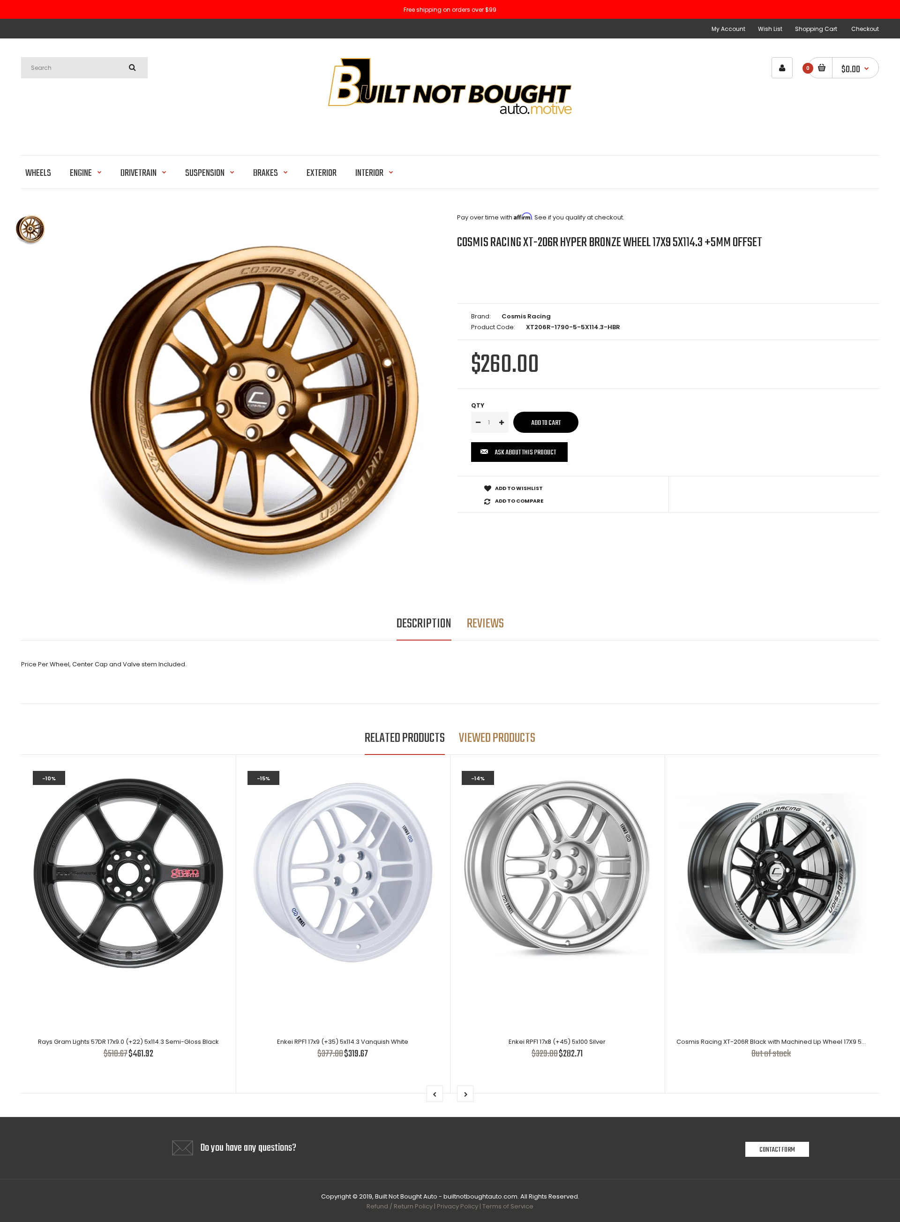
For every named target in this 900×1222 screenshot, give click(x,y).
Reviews (485, 624)
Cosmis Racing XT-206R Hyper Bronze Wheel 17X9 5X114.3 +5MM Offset (609, 243)
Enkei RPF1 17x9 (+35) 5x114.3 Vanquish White (342, 1041)
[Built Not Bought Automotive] (450, 131)
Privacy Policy (457, 1206)
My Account (728, 29)
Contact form (777, 1149)
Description (424, 624)
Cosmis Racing (526, 316)
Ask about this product (525, 452)
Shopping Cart (816, 29)
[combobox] (84, 67)
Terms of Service (507, 1206)
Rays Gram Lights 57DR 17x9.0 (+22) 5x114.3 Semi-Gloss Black (128, 1041)
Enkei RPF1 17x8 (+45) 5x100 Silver (557, 1041)
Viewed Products (497, 738)
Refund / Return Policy (400, 1206)
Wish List (770, 29)
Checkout (865, 29)
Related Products (405, 738)
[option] (255, 400)
